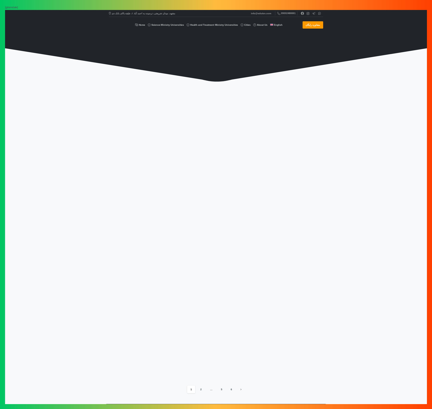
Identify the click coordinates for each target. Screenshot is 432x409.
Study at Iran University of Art (207, 225)
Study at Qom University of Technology (285, 150)
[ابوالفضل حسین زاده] (117, 100)
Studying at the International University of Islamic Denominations (287, 299)
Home (208, 45)
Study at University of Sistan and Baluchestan (209, 299)
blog (218, 45)
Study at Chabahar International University (137, 223)
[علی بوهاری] (188, 100)
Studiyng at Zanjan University (135, 150)
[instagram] (308, 13)
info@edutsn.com (261, 13)
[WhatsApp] (319, 13)
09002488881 (288, 13)
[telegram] (314, 13)
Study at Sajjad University (133, 301)
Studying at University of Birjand (138, 372)
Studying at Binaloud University (280, 225)
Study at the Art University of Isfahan (212, 150)
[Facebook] (302, 13)
